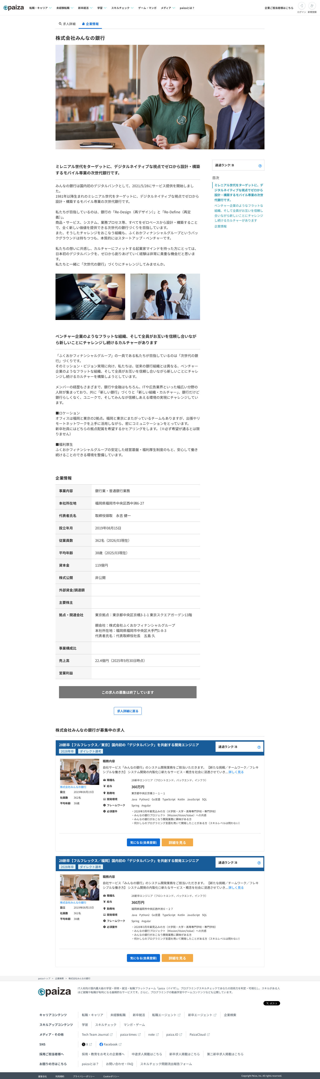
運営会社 (42, 1076)
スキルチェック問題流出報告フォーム (166, 1064)
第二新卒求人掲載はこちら (225, 1054)
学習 (85, 1024)
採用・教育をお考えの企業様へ (103, 1054)
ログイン (301, 11)
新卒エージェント (200, 1015)
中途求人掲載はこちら (147, 1054)
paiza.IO (172, 1034)
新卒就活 (139, 1015)
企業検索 (230, 1015)
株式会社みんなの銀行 (73, 787)
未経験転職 (118, 1015)
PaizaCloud (198, 1034)
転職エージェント (164, 1015)
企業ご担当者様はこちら (279, 8)
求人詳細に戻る (127, 711)
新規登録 (312, 11)
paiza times (128, 1034)
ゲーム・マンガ (147, 8)
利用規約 (60, 1076)
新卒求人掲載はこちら (184, 1054)
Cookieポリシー (111, 1076)
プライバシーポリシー (84, 1076)
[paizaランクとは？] (260, 165)
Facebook (111, 1044)
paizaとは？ (187, 8)
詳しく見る (236, 772)
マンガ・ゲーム (134, 1024)
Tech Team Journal (95, 1034)
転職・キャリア (92, 1015)
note (151, 1034)
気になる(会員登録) (143, 842)
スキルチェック (105, 1024)
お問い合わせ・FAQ (119, 1064)
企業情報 (220, 226)
